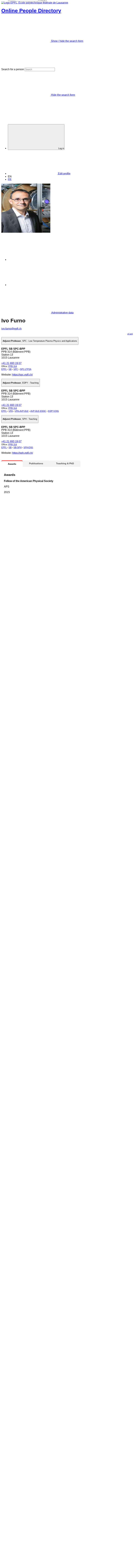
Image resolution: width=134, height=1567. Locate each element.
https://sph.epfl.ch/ (22, 452)
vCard (130, 334)
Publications (36, 463)
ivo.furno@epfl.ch (11, 328)
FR (9, 179)
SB (10, 369)
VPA (11, 411)
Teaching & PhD (65, 463)
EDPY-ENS (53, 411)
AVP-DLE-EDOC (38, 411)
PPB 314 (12, 366)
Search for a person (12, 69)
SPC (16, 369)
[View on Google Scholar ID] (32, 259)
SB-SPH (18, 447)
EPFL (4, 369)
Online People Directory (31, 11)
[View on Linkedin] (32, 284)
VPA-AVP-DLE (22, 411)
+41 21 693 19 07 (11, 363)
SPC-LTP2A (25, 369)
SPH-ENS (28, 447)
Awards (12, 464)
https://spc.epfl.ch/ (22, 374)
